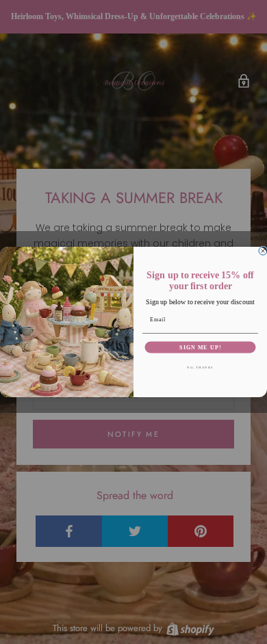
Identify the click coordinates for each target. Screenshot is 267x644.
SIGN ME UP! (200, 347)
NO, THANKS (200, 367)
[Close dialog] (263, 251)
